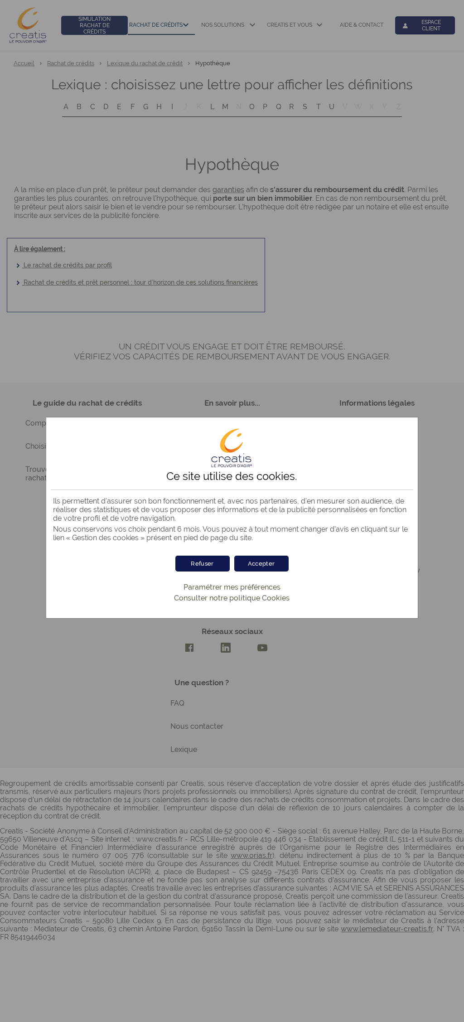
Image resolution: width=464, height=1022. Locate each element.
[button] (261, 564)
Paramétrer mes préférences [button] (232, 587)
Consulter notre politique (232, 598)
